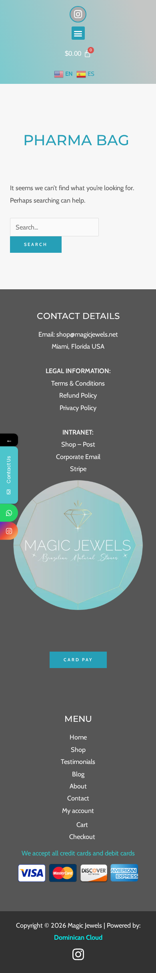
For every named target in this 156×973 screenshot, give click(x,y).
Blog (78, 774)
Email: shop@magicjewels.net (78, 334)
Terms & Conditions (78, 383)
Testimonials (78, 762)
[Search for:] (54, 227)
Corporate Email (78, 457)
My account (78, 810)
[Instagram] (78, 954)
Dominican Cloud (78, 937)
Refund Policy (78, 395)
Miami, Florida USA (78, 346)
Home (78, 737)
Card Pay (78, 659)
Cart (82, 825)
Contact (78, 798)
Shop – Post (78, 444)
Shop (78, 749)
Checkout (82, 837)
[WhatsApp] (9, 513)
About (78, 786)
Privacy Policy (78, 408)
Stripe (78, 469)
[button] (78, 33)
